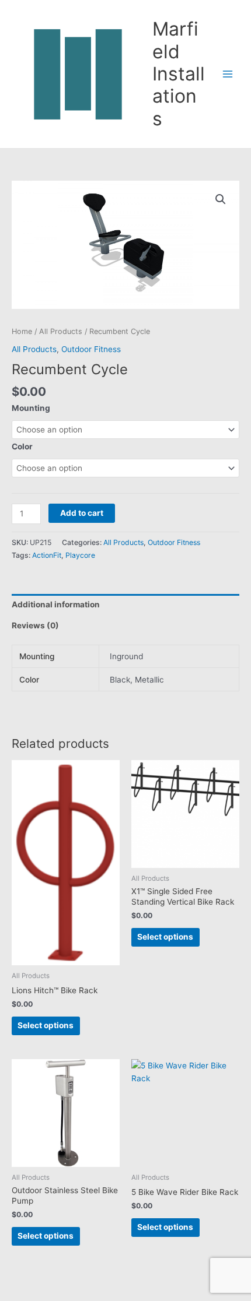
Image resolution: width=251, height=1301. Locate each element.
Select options (46, 1025)
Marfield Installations (178, 73)
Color (22, 446)
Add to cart (81, 513)
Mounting (31, 408)
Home (22, 331)
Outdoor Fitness (91, 349)
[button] (220, 199)
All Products (60, 331)
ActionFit (46, 555)
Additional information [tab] (56, 604)
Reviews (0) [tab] (35, 625)
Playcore (80, 555)
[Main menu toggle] (228, 74)
